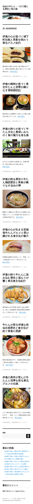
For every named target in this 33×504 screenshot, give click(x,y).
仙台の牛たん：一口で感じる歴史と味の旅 (15, 7)
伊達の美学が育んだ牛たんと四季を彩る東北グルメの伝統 (16, 380)
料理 (17, 76)
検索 (4, 433)
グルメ (25, 76)
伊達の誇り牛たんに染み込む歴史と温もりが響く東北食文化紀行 (16, 277)
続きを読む (14, 71)
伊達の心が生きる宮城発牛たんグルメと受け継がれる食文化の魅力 (16, 232)
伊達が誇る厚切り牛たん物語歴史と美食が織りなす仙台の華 (16, 182)
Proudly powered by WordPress (12, 500)
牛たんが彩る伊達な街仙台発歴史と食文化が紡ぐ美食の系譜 (16, 328)
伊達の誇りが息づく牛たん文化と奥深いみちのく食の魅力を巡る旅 (16, 132)
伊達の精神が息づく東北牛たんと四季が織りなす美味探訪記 (16, 87)
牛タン (20, 76)
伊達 (14, 76)
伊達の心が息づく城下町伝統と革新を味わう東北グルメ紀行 (16, 39)
